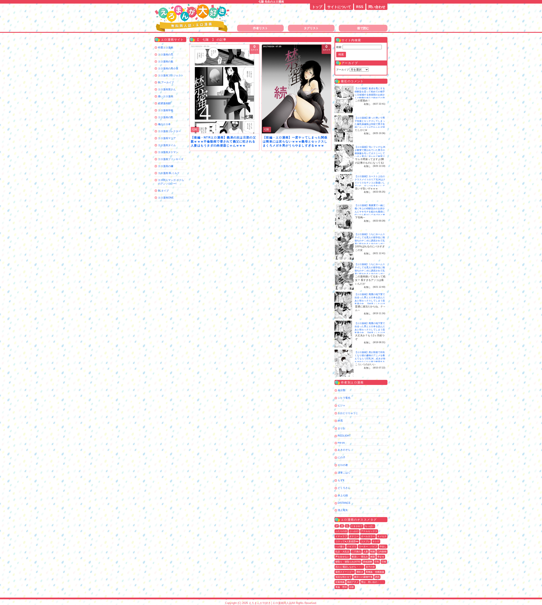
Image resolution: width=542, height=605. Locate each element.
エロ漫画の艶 (165, 117)
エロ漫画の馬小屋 (168, 68)
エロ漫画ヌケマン (168, 152)
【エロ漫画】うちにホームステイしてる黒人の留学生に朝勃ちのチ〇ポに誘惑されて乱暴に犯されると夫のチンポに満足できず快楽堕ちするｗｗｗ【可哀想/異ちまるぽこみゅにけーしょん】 (370, 244)
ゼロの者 (343, 465)
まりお (341, 428)
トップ (317, 7)
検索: (339, 47)
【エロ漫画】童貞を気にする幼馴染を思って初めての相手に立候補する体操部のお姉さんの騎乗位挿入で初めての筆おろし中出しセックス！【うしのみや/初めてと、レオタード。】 (370, 98)
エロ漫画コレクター (169, 131)
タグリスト (311, 28)
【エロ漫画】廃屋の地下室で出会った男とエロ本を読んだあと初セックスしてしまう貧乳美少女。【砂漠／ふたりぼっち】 (370, 300)
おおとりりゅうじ (348, 413)
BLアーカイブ (166, 82)
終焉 (340, 420)
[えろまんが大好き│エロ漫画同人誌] (193, 6)
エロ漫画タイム (167, 145)
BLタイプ (163, 190)
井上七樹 (343, 495)
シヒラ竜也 (344, 398)
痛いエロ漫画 (165, 96)
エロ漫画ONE (166, 197)
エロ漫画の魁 (165, 61)
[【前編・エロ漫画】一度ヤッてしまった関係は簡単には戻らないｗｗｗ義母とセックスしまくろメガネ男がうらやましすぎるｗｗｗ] (296, 89)
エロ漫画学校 (165, 110)
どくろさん (344, 488)
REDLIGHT (344, 435)
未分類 (341, 390)
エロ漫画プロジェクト (170, 75)
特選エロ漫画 (165, 47)
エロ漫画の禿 (165, 54)
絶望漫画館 (164, 103)
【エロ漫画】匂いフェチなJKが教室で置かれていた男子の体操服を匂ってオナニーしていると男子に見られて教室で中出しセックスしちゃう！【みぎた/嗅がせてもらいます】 (370, 156)
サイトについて (339, 7)
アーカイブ (342, 69)
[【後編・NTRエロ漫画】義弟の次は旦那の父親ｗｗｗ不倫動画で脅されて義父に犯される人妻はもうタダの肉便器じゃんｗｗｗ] (224, 89)
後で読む (363, 28)
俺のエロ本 (164, 124)
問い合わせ (376, 7)
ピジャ (341, 405)
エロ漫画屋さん (167, 89)
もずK (341, 480)
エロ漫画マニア (167, 138)
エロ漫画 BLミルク (169, 173)
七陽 (194, 129)
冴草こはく (344, 472)
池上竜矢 (343, 510)
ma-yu (341, 442)
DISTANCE (344, 503)
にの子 (341, 457)
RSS (359, 7)
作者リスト (260, 28)
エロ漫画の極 (165, 166)
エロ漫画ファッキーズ (170, 159)
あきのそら (344, 450)
